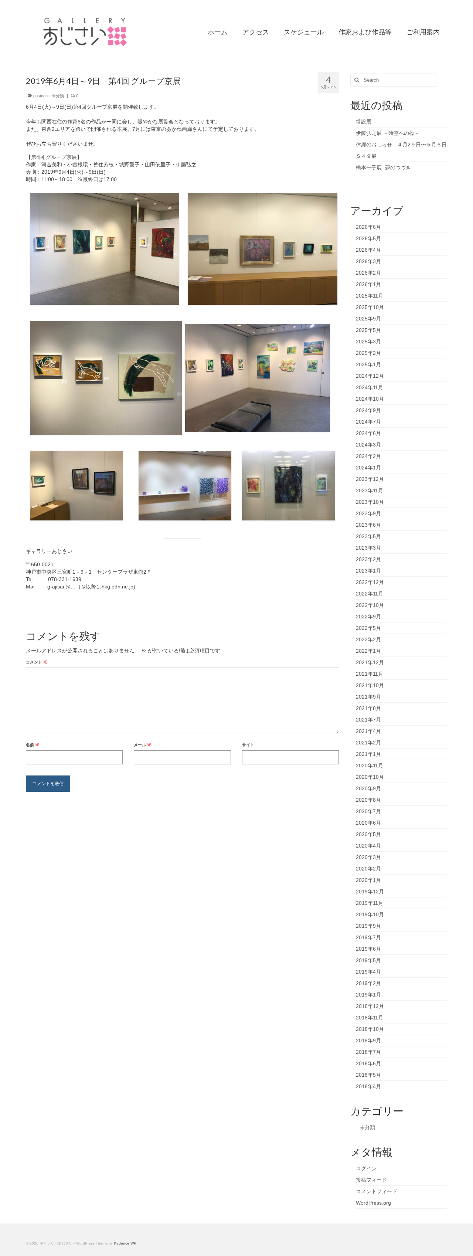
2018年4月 (368, 1086)
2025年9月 (368, 319)
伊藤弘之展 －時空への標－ (387, 133)
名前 (32, 745)
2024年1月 (368, 468)
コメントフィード (376, 1191)
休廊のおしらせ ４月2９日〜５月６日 (401, 144)
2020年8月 (368, 800)
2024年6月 (368, 433)
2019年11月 (369, 903)
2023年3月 (368, 548)
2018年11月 (369, 1018)
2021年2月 (368, 743)
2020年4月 (368, 846)
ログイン (366, 1168)
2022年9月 (368, 616)
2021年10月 (370, 685)
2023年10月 (370, 502)
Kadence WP (125, 1243)
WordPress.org (373, 1203)
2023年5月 (368, 536)
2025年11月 (369, 296)
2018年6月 (368, 1063)
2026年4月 (368, 250)
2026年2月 (368, 273)
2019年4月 (368, 972)
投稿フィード (371, 1180)
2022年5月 (368, 628)
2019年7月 (368, 937)
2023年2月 (368, 559)
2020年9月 (368, 788)
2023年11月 (369, 490)
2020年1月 (368, 880)
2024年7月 (368, 422)
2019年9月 (368, 926)
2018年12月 (370, 1006)
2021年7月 (368, 720)
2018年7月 (368, 1052)
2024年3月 (368, 445)
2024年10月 (370, 399)
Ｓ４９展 (366, 156)
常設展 (363, 122)
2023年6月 (368, 525)
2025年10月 (370, 307)
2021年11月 (369, 674)
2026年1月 (368, 284)
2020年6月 (368, 823)
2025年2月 (368, 353)
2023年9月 (368, 513)
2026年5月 (368, 238)
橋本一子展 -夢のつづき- (384, 167)
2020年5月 (368, 834)
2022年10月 (370, 605)
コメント (36, 662)
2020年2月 (368, 869)
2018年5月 (368, 1075)
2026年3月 (368, 261)
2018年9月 (368, 1040)
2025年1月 (368, 364)
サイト (248, 745)
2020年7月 (368, 811)
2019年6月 (368, 949)
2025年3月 (368, 341)
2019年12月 (370, 892)
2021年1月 (368, 754)
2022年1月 (368, 651)
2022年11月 (369, 594)
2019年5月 (368, 960)
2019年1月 (368, 995)
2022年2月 (368, 639)
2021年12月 (370, 662)
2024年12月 (370, 376)
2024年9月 (368, 410)
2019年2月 (368, 983)
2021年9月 (368, 697)
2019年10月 (370, 914)
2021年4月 (368, 731)
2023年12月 (370, 479)
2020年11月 (369, 765)
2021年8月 (368, 708)
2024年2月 (368, 456)
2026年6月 (368, 227)
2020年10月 (370, 777)
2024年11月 (369, 387)
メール (142, 745)
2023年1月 (368, 571)
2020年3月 (368, 857)
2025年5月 (368, 330)
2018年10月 (370, 1029)
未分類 (58, 96)
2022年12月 (370, 582)
